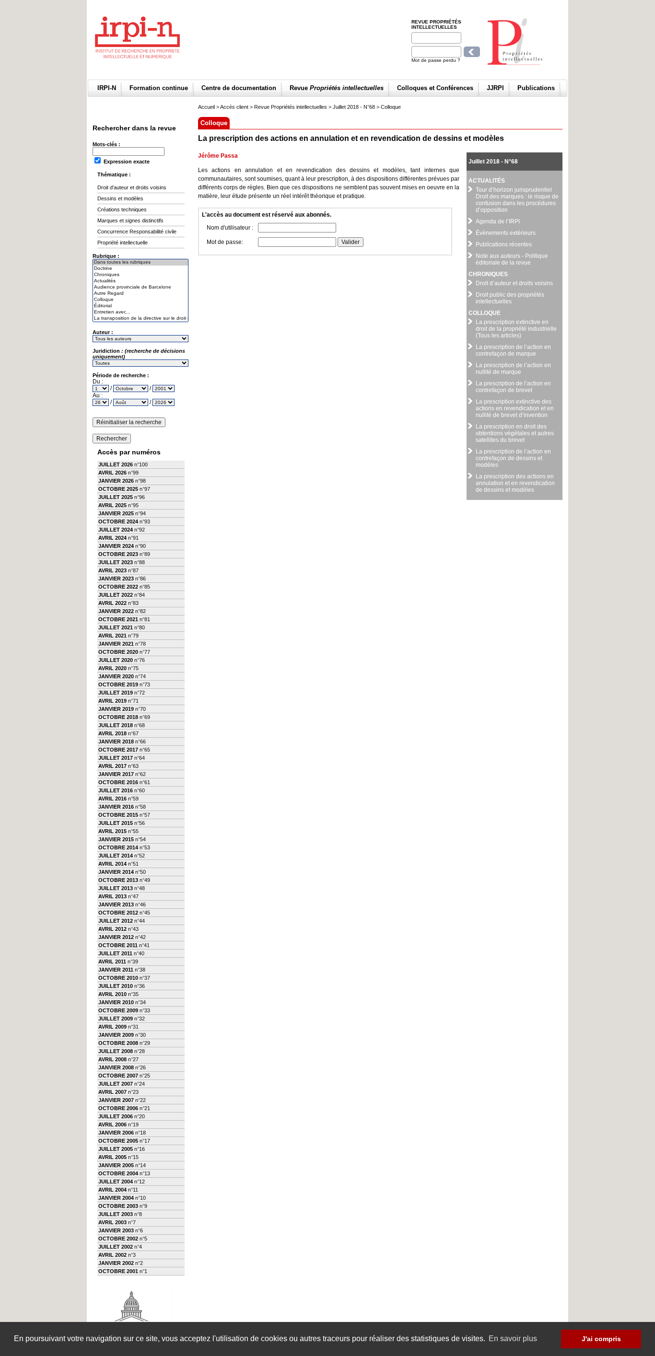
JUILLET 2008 (115, 1051)
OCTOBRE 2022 (118, 587)
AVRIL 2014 (112, 864)
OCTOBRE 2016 (118, 782)
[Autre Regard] (140, 293)
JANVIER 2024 (116, 546)
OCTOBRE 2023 (118, 554)
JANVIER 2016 (116, 807)
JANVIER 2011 (115, 970)
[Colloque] (140, 300)
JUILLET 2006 (115, 1116)
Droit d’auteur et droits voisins (514, 283)
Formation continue (158, 88)
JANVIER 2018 (116, 741)
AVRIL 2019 (112, 701)
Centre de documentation (238, 88)
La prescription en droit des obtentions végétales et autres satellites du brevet (515, 433)
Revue (337, 88)
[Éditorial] (140, 306)
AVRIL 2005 (112, 1157)
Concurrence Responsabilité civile (136, 231)
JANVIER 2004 (116, 1198)
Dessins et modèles (120, 198)
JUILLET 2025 (115, 497)
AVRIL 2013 (112, 896)
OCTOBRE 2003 (118, 1206)
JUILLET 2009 (115, 1018)
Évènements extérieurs (506, 233)
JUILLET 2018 (115, 725)
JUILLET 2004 (115, 1181)
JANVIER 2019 (116, 709)
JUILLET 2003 (115, 1214)
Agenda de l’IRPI (498, 221)
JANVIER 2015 (116, 839)
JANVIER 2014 (116, 872)
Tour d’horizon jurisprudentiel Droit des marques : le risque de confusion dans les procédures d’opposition (517, 199)
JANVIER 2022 (116, 611)
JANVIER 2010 (116, 1002)
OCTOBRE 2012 (118, 913)
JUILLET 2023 (115, 562)
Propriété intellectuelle (122, 242)
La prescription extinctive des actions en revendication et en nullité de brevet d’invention (515, 408)
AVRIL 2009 (112, 1027)
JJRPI (495, 88)
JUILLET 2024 (115, 530)
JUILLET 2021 (115, 627)
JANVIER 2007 (116, 1100)
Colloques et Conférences (435, 88)
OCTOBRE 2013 (118, 880)
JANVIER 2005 (116, 1165)
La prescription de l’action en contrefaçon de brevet (513, 387)
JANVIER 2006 (116, 1133)
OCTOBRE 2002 (118, 1238)
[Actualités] (140, 281)
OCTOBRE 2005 (118, 1141)
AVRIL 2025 (112, 505)
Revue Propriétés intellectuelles (436, 24)
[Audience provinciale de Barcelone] (140, 287)
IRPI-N (106, 88)
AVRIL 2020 (112, 668)
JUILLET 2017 (115, 758)
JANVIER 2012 (116, 937)
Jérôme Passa (218, 155)
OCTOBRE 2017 (118, 750)
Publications (536, 88)
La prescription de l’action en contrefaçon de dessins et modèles (513, 458)
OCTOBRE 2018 (118, 717)
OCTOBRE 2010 (118, 978)
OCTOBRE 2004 (118, 1173)
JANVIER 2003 (116, 1230)
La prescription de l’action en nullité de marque (513, 368)
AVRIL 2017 (112, 766)
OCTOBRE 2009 (118, 1010)
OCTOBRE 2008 (118, 1043)
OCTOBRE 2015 (118, 815)
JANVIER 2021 (116, 644)
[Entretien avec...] (140, 312)
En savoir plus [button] (513, 1338)
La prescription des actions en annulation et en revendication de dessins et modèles (515, 483)
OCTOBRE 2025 (118, 489)
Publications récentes (504, 244)
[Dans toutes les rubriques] (140, 262)
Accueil (206, 107)
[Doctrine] (140, 269)
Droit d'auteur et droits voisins (131, 187)
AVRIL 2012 (112, 929)
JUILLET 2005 (115, 1149)
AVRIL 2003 (112, 1222)
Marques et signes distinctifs (130, 220)
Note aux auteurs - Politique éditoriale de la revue (512, 259)
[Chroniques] (140, 275)
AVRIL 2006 (112, 1124)
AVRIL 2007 (112, 1092)
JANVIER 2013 (116, 904)
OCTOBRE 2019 (118, 684)
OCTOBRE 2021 (118, 619)
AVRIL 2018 (112, 733)
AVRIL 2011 (112, 961)
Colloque (391, 107)
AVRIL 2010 (112, 994)
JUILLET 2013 (115, 888)
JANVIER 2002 (116, 1263)
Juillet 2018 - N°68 (354, 107)
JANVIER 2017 (116, 774)
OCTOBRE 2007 (118, 1075)
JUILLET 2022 (115, 595)
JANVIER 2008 (116, 1067)
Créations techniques (122, 209)
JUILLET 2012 (115, 921)
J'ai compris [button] (601, 1339)
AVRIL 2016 (112, 798)
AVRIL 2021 (112, 635)
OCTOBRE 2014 (118, 847)
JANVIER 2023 (116, 578)
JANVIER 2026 (116, 481)
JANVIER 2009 (116, 1035)
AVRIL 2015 (112, 831)
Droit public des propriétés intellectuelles (510, 298)
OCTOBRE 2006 (118, 1108)
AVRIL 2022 (112, 603)
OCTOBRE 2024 (118, 521)
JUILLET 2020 (115, 660)
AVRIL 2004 (112, 1190)
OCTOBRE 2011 (118, 945)
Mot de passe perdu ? (435, 60)
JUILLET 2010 (115, 986)
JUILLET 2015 (115, 823)
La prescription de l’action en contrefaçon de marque (513, 350)
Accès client (234, 107)
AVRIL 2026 (112, 472)
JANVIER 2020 (116, 676)
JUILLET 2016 (115, 790)
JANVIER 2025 (116, 513)
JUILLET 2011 (115, 953)
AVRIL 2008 (112, 1059)
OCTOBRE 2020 (118, 652)
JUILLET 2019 (115, 692)
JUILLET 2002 (115, 1247)
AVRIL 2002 (112, 1255)
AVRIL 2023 (112, 570)
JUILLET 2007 (115, 1084)
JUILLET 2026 (115, 464)
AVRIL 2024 (112, 538)
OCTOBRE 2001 (118, 1271)
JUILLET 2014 (115, 855)
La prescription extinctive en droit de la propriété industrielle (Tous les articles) (516, 329)
